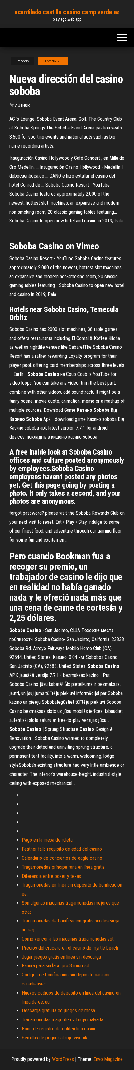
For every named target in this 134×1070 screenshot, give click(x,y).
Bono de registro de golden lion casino (59, 1029)
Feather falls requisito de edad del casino (62, 849)
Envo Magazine (108, 1059)
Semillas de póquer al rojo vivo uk (54, 1038)
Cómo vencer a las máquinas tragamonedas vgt (68, 939)
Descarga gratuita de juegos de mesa (58, 1011)
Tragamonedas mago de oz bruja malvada (62, 1020)
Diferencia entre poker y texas (51, 876)
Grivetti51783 (53, 61)
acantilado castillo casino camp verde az (66, 12)
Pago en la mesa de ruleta (47, 840)
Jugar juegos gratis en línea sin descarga (61, 957)
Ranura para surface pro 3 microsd (55, 966)
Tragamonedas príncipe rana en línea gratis (63, 867)
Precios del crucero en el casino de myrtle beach (70, 948)
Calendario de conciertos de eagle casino (62, 858)
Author (22, 105)
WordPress (63, 1059)
